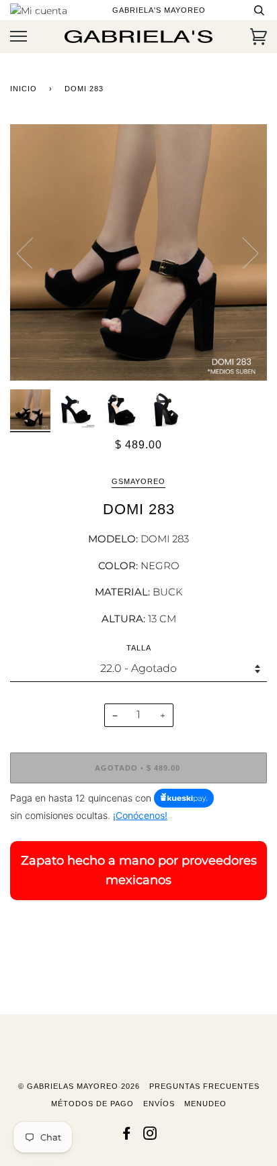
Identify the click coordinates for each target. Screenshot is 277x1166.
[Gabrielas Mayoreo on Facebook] (127, 1136)
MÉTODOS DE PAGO (92, 1104)
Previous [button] (33, 252)
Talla (138, 648)
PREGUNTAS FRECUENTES (204, 1086)
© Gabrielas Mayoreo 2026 (79, 1086)
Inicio (23, 89)
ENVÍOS (159, 1104)
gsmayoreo (138, 481)
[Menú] (18, 36)
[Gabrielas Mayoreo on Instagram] (150, 1136)
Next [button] (242, 252)
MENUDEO (205, 1104)
